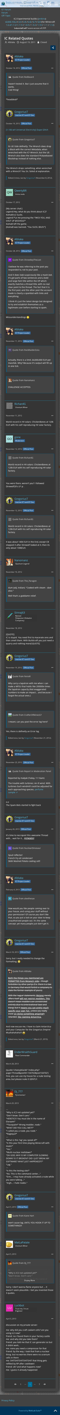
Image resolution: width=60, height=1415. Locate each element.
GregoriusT (30, 178)
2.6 (29, 21)
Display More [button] (29, 1280)
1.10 (40, 25)
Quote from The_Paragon (24, 580)
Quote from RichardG (22, 457)
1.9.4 (33, 25)
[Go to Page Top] (55, 1411)
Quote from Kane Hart (23, 1215)
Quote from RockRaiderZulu (25, 350)
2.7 (34, 21)
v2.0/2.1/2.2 (11, 21)
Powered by (30, 1410)
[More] (52, 68)
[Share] (53, 47)
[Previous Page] (15, 1384)
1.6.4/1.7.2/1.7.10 (14, 25)
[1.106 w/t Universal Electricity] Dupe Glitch (27, 129)
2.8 (39, 21)
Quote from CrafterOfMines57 (27, 714)
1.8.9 (26, 25)
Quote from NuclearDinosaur (26, 848)
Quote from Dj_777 (21, 1263)
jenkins (41, 18)
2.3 (19, 21)
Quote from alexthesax (23, 898)
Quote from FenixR (21, 676)
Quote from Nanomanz (23, 380)
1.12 (52, 25)
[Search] (42, 4)
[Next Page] (44, 1384)
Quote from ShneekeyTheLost (26, 259)
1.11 (46, 25)
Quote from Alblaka (21, 971)
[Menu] (56, 4)
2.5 (24, 21)
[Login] (49, 3)
